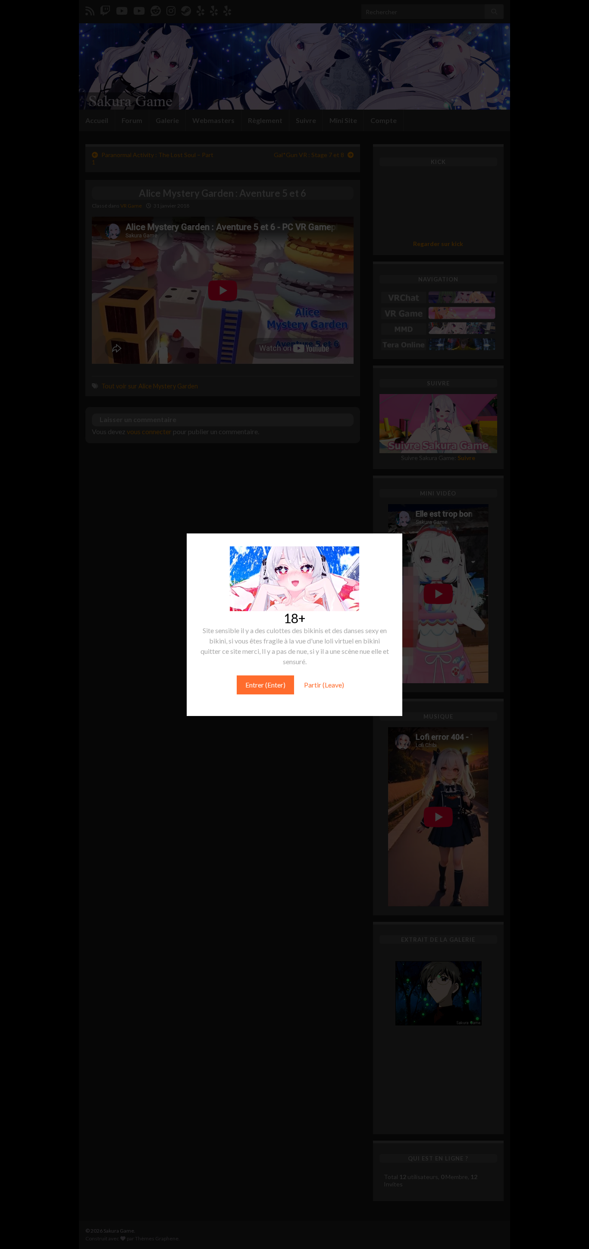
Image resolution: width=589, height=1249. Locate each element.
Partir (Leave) (324, 685)
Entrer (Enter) (265, 685)
